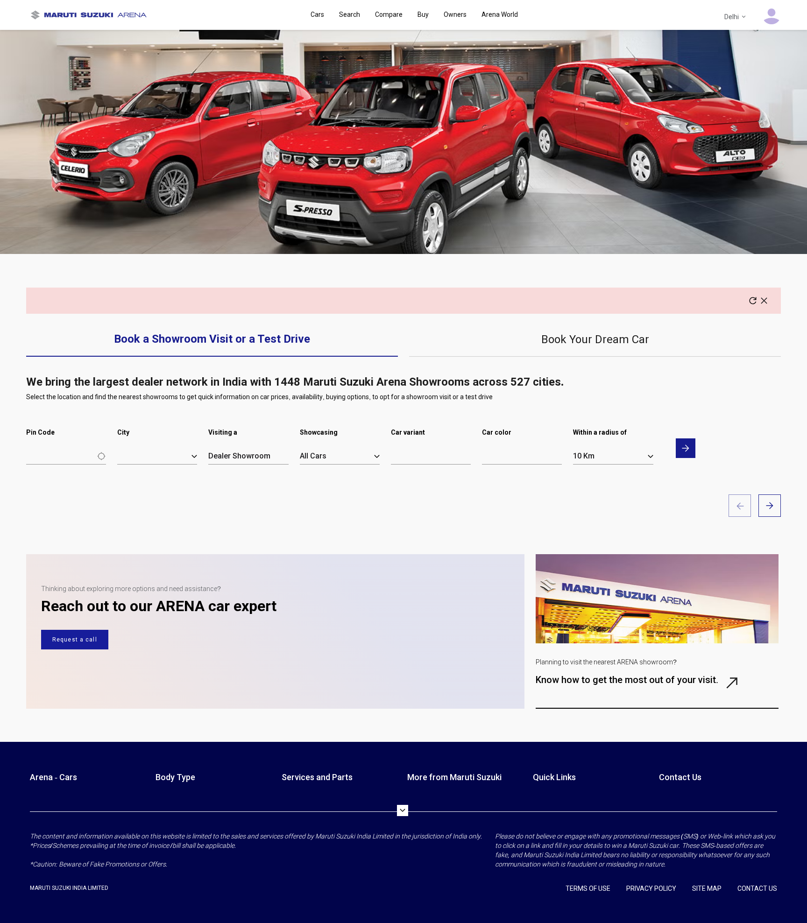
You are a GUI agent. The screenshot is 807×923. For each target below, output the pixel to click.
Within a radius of (600, 432)
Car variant (408, 432)
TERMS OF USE (588, 888)
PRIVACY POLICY (651, 888)
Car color (496, 432)
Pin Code (40, 432)
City (123, 432)
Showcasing (319, 432)
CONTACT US (757, 888)
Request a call (74, 639)
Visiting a (222, 432)
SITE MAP (707, 888)
